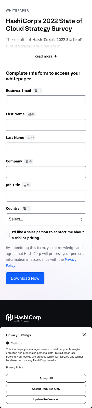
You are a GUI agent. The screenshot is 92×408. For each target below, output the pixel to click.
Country (13, 208)
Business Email (18, 90)
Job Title (13, 184)
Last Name (15, 137)
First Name (15, 114)
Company (14, 161)
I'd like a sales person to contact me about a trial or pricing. (48, 235)
